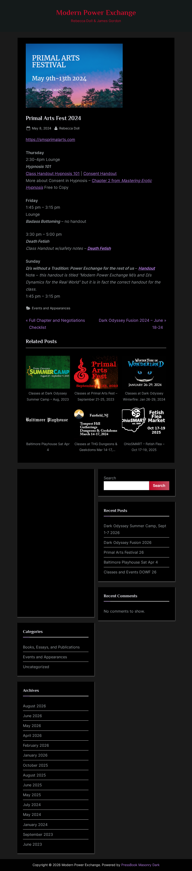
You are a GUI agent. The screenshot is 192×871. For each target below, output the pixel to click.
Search (110, 478)
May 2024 (32, 814)
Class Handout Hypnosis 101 (53, 173)
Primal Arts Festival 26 (124, 552)
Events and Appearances (51, 308)
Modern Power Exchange (96, 12)
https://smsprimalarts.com (50, 139)
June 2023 (32, 844)
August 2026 (34, 706)
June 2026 (32, 715)
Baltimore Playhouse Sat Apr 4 (131, 562)
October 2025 (35, 765)
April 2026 (32, 735)
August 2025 (34, 775)
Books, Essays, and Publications (51, 647)
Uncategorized (36, 666)
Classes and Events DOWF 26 (130, 572)
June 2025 (32, 785)
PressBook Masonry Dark (140, 865)
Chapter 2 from (106, 180)
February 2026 (36, 745)
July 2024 (32, 804)
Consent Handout (100, 173)
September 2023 (38, 834)
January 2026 (35, 755)
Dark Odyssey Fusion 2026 (127, 542)
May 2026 (32, 725)
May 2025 (32, 794)
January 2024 (35, 824)
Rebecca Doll (69, 128)
